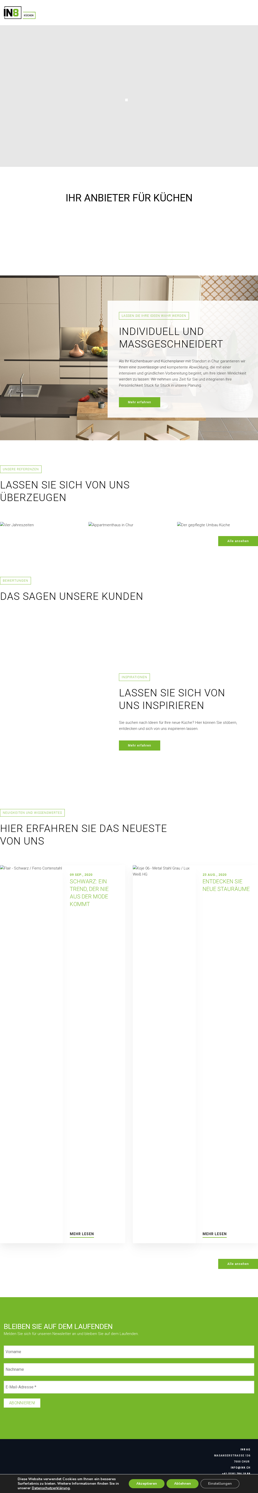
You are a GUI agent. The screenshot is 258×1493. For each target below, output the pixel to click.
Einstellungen (220, 1483)
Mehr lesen (82, 1234)
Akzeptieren (146, 1483)
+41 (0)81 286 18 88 (236, 1473)
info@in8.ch (240, 1467)
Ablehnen (182, 1483)
